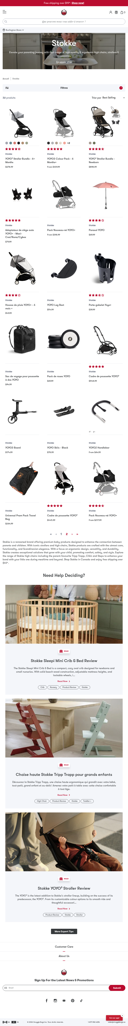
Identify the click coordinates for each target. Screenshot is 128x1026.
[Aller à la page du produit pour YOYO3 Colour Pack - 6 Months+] (64, 122)
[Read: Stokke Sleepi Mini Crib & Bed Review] (64, 614)
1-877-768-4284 (94, 1022)
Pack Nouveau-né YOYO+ (61, 230)
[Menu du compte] (110, 12)
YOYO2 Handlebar (99, 447)
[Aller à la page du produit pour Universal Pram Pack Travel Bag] (22, 479)
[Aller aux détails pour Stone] (6, 143)
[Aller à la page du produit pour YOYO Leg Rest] (64, 268)
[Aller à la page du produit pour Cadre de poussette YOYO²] (106, 340)
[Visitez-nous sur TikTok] (81, 1000)
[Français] (15, 1022)
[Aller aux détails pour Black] (18, 143)
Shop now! (78, 3)
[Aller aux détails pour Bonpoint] (60, 143)
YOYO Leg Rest (55, 304)
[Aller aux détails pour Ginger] (14, 143)
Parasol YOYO (96, 230)
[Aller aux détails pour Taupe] (22, 143)
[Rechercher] (5, 21)
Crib (42, 687)
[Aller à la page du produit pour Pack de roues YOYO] (64, 340)
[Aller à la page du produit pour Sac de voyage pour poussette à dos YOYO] (22, 340)
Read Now (63, 681)
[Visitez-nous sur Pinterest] (72, 1000)
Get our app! (114, 1018)
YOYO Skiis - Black (57, 447)
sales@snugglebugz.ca (116, 1022)
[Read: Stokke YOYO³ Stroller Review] (64, 841)
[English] (6, 1022)
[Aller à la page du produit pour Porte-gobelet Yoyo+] (106, 268)
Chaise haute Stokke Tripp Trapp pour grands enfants (64, 774)
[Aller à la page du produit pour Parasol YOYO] (106, 194)
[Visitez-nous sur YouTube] (64, 1000)
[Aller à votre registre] (116, 12)
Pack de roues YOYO (58, 376)
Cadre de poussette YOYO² (104, 376)
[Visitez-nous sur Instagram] (55, 1000)
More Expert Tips (64, 931)
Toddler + (87, 801)
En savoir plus (64, 61)
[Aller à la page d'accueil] (64, 12)
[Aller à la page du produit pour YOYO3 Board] (22, 411)
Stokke (8, 154)
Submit (117, 988)
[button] (13, 149)
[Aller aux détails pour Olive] (26, 143)
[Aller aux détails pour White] (90, 432)
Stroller (79, 915)
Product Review (69, 687)
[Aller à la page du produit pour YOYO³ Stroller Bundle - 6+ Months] (22, 122)
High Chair (42, 801)
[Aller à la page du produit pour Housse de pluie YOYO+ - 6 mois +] (22, 268)
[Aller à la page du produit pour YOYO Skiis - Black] (64, 411)
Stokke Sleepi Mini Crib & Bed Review (64, 660)
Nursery (53, 687)
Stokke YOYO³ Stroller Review (64, 888)
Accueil (6, 79)
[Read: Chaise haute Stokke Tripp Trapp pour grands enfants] (64, 727)
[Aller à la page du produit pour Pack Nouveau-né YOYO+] (64, 194)
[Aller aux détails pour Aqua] (10, 143)
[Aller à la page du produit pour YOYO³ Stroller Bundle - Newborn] (106, 122)
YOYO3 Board (13, 447)
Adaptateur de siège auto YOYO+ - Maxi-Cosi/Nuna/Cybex (19, 234)
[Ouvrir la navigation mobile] (4, 12)
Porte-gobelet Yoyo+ (100, 304)
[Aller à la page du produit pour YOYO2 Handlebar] (106, 411)
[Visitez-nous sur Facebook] (46, 1000)
